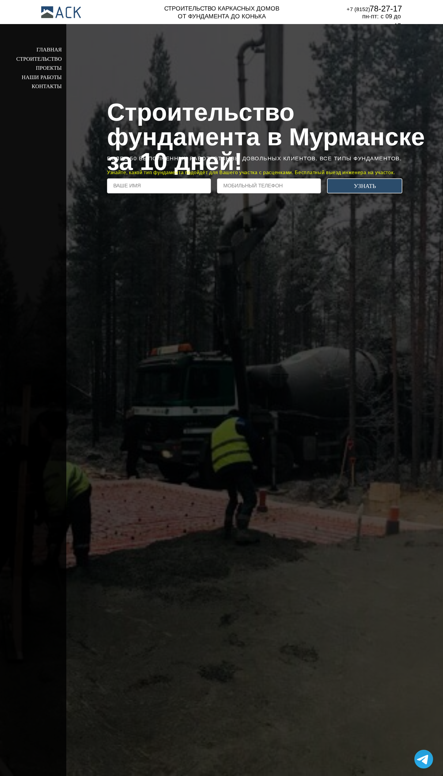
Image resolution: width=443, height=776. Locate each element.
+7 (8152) (358, 9)
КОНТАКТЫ (47, 86)
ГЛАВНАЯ (49, 50)
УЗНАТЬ (365, 186)
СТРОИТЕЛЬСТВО (39, 59)
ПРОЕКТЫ (49, 68)
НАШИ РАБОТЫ (42, 77)
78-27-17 (385, 8)
